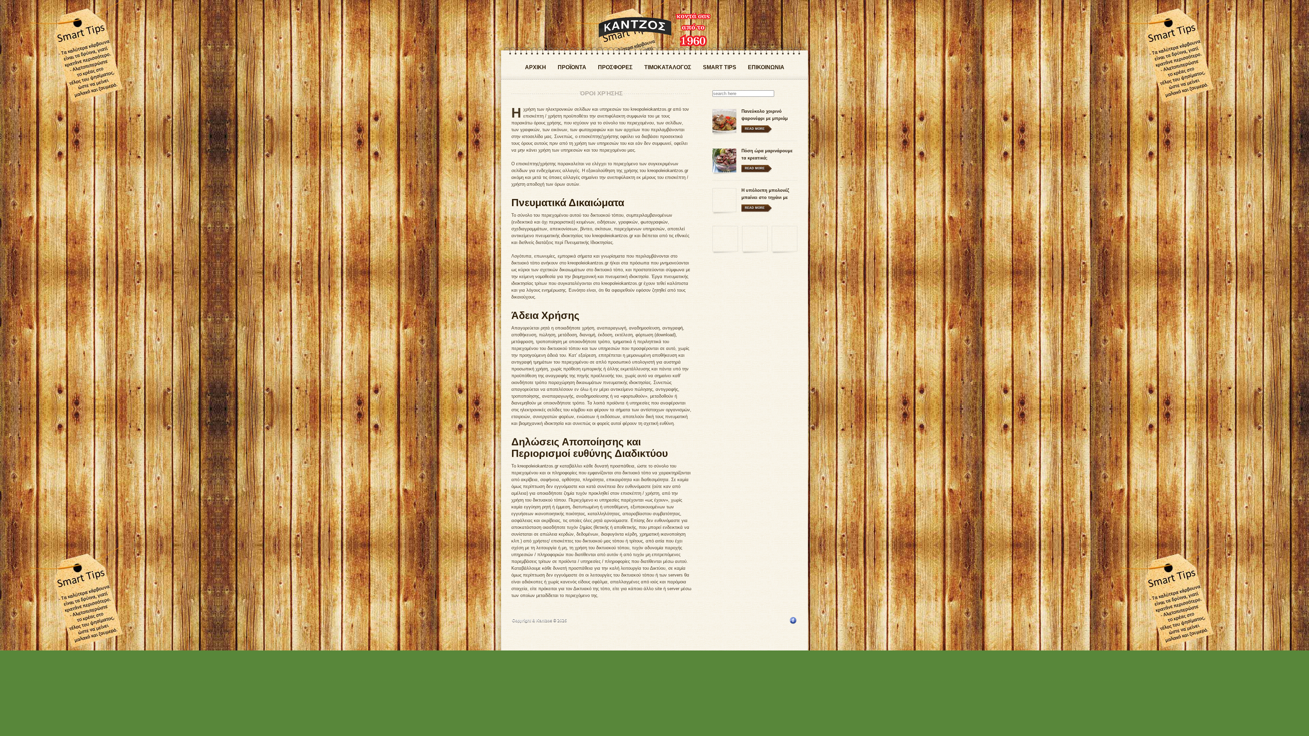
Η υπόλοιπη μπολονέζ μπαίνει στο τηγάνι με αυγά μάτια (765, 197)
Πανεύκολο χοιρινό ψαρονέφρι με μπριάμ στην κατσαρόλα (764, 118)
